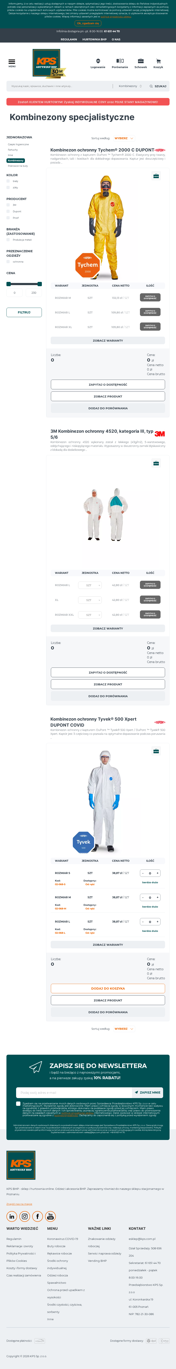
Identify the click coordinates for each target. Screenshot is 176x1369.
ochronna (18, 261)
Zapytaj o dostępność (150, 297)
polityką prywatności (66, 1115)
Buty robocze (56, 1246)
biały (15, 181)
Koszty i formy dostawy (21, 1268)
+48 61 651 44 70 (117, 1132)
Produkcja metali (22, 239)
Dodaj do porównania (108, 408)
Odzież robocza (57, 1275)
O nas (116, 39)
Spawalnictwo (56, 1282)
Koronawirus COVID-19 (62, 1239)
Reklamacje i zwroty (19, 1246)
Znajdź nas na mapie (19, 1204)
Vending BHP (97, 1260)
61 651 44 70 (112, 31)
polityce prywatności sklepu (116, 16)
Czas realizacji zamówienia (23, 1275)
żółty (15, 187)
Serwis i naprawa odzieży (104, 1253)
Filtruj (24, 312)
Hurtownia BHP (94, 39)
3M (14, 205)
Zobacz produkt (108, 396)
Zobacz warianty (108, 340)
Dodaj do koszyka (108, 988)
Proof (15, 218)
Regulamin (69, 39)
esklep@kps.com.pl (93, 1132)
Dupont (17, 211)
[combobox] (90, 585)
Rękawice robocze (59, 1253)
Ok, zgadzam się (88, 23)
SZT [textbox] (88, 585)
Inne (50, 1319)
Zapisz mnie (149, 1092)
